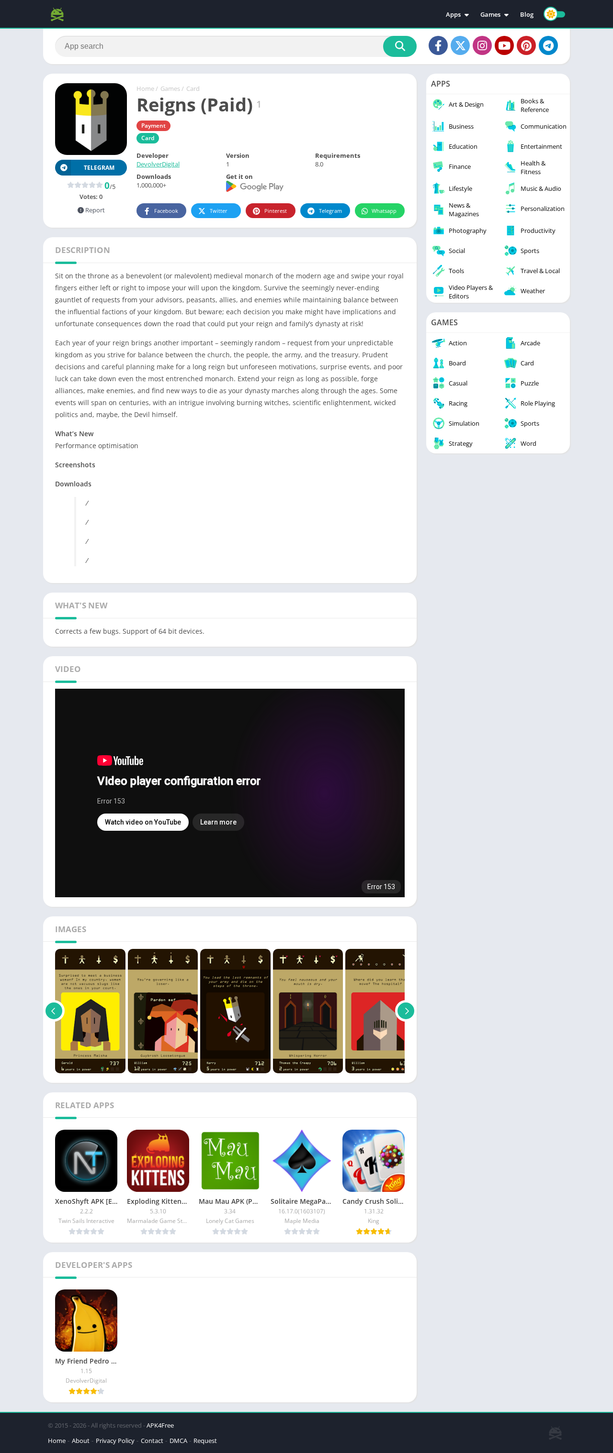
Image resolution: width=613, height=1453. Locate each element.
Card (193, 88)
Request (205, 1440)
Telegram (330, 210)
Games (490, 14)
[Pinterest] (526, 45)
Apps (453, 14)
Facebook (166, 210)
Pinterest (275, 210)
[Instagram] (482, 45)
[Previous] (54, 1011)
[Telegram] (548, 45)
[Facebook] (438, 45)
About (81, 1440)
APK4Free (160, 1425)
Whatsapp (384, 210)
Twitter (218, 210)
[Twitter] (460, 45)
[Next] (406, 1011)
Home (145, 88)
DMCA (178, 1440)
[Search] (400, 46)
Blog (527, 14)
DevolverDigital (158, 164)
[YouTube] (504, 45)
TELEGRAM (99, 168)
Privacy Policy (115, 1440)
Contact (152, 1440)
